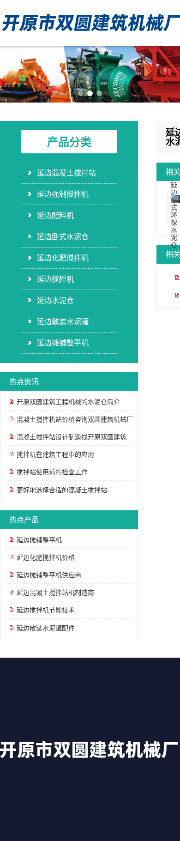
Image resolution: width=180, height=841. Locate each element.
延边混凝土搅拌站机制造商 (55, 592)
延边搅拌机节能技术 (46, 609)
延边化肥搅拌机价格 (46, 557)
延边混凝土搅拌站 (66, 173)
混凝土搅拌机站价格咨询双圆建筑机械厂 (75, 419)
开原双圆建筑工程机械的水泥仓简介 (68, 401)
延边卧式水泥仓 (63, 236)
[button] (81, 93)
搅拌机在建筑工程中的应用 (55, 454)
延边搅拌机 (55, 279)
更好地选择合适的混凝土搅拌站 (62, 489)
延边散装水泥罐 (63, 321)
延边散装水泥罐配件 (46, 627)
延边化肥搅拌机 (63, 258)
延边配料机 (55, 215)
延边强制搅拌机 (63, 194)
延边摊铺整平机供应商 (49, 574)
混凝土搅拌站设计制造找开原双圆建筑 (71, 436)
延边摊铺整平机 (63, 343)
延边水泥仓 (55, 300)
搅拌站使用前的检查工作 (52, 471)
